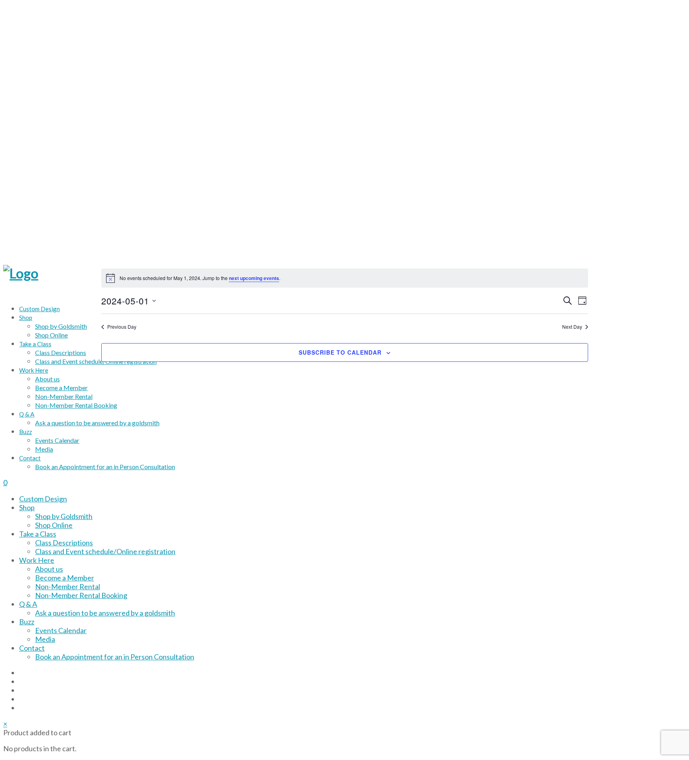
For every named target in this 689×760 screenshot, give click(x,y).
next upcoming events (254, 278)
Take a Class (37, 533)
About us (49, 569)
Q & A (28, 604)
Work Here (36, 560)
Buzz (26, 621)
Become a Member (64, 577)
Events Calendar (61, 630)
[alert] (344, 278)
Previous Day (121, 327)
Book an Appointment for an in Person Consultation (114, 656)
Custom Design (43, 498)
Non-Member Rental (67, 586)
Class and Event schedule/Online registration (105, 551)
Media (45, 639)
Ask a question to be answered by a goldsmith (105, 612)
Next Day (572, 327)
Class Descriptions (64, 542)
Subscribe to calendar (340, 352)
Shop (27, 507)
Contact (32, 648)
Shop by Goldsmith (64, 516)
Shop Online (54, 525)
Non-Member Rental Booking (81, 595)
